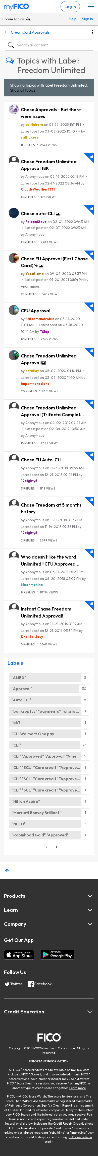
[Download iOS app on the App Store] (19, 955)
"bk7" (17, 722)
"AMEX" (19, 677)
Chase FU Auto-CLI (41, 460)
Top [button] (7, 870)
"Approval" (22, 688)
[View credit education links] (90, 1012)
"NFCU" (19, 823)
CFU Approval (35, 311)
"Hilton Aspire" (26, 801)
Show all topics (22, 90)
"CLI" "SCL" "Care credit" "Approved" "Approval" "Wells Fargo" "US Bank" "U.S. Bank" (50, 767)
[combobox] (49, 45)
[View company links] (90, 924)
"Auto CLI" (21, 699)
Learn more (77, 1088)
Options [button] (92, 32)
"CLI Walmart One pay (33, 733)
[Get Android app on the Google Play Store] (57, 955)
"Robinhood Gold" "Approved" (40, 834)
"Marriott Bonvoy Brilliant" (36, 812)
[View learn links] (90, 910)
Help (73, 18)
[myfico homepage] (16, 6)
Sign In (86, 18)
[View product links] (90, 896)
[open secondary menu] (90, 7)
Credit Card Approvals (30, 32)
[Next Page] (56, 847)
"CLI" (16, 745)
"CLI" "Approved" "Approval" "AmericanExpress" (50, 756)
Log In (70, 6)
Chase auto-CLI (38, 213)
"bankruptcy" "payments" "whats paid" (49, 711)
